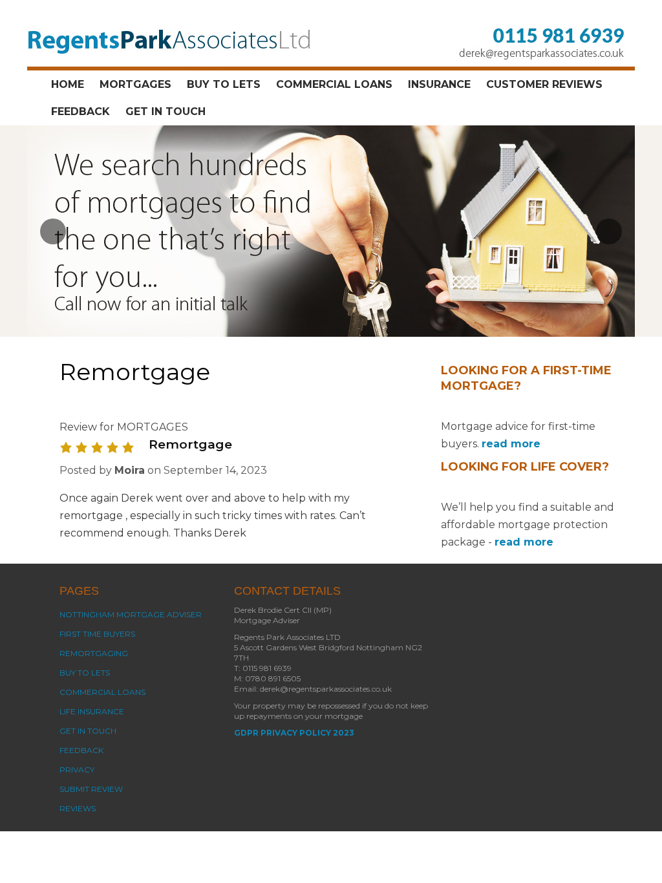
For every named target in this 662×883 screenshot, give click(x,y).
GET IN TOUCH (165, 111)
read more (511, 444)
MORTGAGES (135, 84)
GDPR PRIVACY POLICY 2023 (294, 733)
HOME (67, 84)
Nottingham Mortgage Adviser (130, 614)
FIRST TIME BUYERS (97, 634)
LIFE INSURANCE (91, 711)
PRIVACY (76, 769)
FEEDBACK (80, 111)
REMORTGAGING (93, 653)
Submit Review (91, 789)
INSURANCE (439, 84)
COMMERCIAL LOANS (334, 84)
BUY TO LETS (224, 84)
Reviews (77, 808)
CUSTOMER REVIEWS (544, 84)
